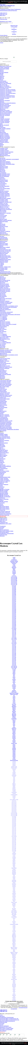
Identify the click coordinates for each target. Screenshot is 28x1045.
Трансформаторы (4, 418)
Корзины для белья (4, 104)
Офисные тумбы (4, 482)
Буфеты (2, 500)
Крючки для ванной (4, 106)
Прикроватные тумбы (5, 477)
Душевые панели (4, 200)
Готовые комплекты (4, 186)
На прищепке (3, 331)
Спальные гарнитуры (5, 511)
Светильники (3, 81)
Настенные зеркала (4, 506)
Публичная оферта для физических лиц (9, 1018)
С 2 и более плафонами (5, 342)
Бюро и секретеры (4, 499)
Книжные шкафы (4, 493)
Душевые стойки (4, 199)
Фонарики (2, 378)
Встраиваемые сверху (5, 173)
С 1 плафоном (3, 316)
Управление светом (4, 285)
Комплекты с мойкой (5, 247)
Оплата (12, 9)
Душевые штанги (4, 204)
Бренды (5, 35)
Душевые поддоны (4, 150)
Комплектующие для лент (6, 367)
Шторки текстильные (5, 137)
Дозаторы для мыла (4, 98)
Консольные (3, 467)
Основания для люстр (5, 291)
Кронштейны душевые (5, 198)
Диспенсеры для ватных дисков (7, 96)
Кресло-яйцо (3, 456)
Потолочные (3, 277)
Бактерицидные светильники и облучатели (10, 314)
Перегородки (3, 232)
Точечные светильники (5, 385)
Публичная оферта (4, 532)
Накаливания (3, 402)
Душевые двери (3, 149)
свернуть (26, 2)
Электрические (3, 237)
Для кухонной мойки (5, 188)
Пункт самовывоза (4, 529)
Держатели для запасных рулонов (8, 90)
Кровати (2, 441)
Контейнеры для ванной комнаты (8, 103)
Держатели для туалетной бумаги (7, 93)
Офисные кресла (4, 450)
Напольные (2, 178)
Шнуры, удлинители (5, 416)
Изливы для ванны (4, 191)
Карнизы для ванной (5, 100)
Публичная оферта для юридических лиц (9, 1019)
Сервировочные (3, 468)
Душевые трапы (3, 268)
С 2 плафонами (3, 318)
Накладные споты (4, 337)
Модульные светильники (6, 384)
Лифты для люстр (4, 287)
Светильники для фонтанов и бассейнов (9, 429)
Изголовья (2, 445)
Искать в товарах (4, 58)
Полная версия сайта (5, 1033)
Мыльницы (2, 109)
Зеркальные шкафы (4, 68)
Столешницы (3, 172)
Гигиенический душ (4, 205)
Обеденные (2, 458)
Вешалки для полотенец (5, 87)
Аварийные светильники (6, 423)
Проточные (2, 242)
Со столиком (3, 343)
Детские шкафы (3, 491)
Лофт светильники (4, 308)
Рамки (1, 409)
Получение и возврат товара (6, 531)
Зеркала (2, 70)
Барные (1, 460)
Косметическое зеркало (5, 105)
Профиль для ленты (4, 360)
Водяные (2, 236)
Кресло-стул (3, 453)
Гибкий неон (3, 362)
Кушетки (2, 439)
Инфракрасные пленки (5, 259)
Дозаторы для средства (5, 250)
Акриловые (2, 127)
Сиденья (2, 116)
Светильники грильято (5, 381)
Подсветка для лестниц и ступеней (8, 324)
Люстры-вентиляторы (5, 288)
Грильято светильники (5, 425)
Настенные (2, 299)
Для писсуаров (3, 215)
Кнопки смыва (3, 219)
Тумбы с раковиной (4, 67)
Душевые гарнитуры (5, 194)
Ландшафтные (3, 370)
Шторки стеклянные (5, 136)
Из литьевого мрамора (5, 128)
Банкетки (2, 76)
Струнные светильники (5, 303)
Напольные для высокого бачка (7, 164)
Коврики (2, 101)
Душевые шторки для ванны (6, 151)
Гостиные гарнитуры (5, 512)
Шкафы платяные (4, 490)
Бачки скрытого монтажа (6, 220)
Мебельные (2, 310)
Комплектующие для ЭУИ (6, 420)
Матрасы (2, 444)
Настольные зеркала (4, 508)
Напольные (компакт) (5, 161)
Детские (2, 330)
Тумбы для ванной (4, 479)
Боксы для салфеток (4, 85)
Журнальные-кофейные (5, 466)
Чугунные (2, 131)
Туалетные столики (4, 471)
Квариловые (3, 132)
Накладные (2, 171)
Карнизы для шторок (5, 138)
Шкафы (2, 73)
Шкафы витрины (4, 494)
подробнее (15, 2)
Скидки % (2, 1032)
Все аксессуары (3, 84)
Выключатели (3, 411)
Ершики (2, 99)
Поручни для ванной (5, 115)
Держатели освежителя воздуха (7, 95)
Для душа (2, 187)
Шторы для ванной (4, 125)
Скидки (2, 35)
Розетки (2, 408)
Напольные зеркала (4, 507)
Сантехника (3, 36)
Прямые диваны (4, 434)
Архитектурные (3, 373)
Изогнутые (2, 347)
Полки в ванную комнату (6, 112)
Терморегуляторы (4, 260)
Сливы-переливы (4, 139)
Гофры (1, 265)
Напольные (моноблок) (5, 162)
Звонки (1, 413)
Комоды (2, 77)
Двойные (2, 177)
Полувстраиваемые (4, 176)
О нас (1, 1014)
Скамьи (2, 488)
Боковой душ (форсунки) (6, 202)
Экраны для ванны (4, 134)
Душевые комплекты (5, 195)
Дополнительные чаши (5, 249)
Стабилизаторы (3, 417)
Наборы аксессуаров (5, 110)
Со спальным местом (5, 436)
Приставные (3, 160)
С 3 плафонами (3, 319)
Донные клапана (4, 180)
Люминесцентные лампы (6, 428)
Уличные (2, 369)
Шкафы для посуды (4, 495)
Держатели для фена (4, 94)
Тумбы (1, 74)
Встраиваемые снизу (5, 175)
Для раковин (3, 216)
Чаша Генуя (2, 165)
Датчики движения (4, 414)
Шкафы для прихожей (5, 496)
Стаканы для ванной (5, 118)
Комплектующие (4, 82)
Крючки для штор (4, 107)
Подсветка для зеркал (5, 321)
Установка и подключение (6, 1029)
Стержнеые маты (4, 258)
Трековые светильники (5, 351)
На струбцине (3, 329)
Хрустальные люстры (5, 280)
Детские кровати (4, 442)
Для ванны (2, 184)
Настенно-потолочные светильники (8, 307)
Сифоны (2, 264)
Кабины (2, 144)
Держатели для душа (5, 208)
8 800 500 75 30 (10, 5)
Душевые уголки (4, 148)
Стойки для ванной (4, 120)
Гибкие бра (2, 320)
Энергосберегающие (5, 398)
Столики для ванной (5, 121)
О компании (3, 9)
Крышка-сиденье (4, 166)
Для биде (2, 189)
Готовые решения (4, 72)
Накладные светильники (5, 298)
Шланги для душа (4, 206)
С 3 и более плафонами (5, 336)
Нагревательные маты (5, 255)
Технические (3, 403)
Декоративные (3, 326)
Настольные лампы (4, 386)
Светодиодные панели (5, 313)
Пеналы (2, 71)
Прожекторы (3, 371)
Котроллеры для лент (5, 365)
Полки (1, 79)
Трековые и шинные (4, 301)
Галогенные (3, 400)
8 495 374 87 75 (3, 5)
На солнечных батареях (5, 374)
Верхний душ (3, 197)
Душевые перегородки (5, 153)
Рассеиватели (3, 364)
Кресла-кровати (3, 451)
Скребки (2, 117)
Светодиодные (3, 389)
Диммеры (2, 412)
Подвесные (2, 158)
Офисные (2, 327)
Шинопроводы (3, 304)
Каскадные (2, 282)
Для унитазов (3, 211)
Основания (2, 446)
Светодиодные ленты (5, 358)
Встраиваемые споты (5, 338)
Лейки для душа (3, 203)
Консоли (2, 78)
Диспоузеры (3, 248)
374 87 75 (3, 13)
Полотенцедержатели (5, 114)
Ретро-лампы (3, 390)
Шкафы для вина (4, 501)
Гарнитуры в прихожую (5, 513)
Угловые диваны (4, 435)
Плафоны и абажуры (5, 286)
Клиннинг (2, 37)
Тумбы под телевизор (5, 480)
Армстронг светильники (5, 424)
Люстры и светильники (11, 36)
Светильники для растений (6, 312)
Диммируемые (3, 401)
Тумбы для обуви (4, 478)
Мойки (1, 246)
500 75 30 (3, 14)
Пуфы (1, 485)
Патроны (2, 406)
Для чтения (2, 346)
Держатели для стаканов (5, 92)
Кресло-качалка (3, 455)
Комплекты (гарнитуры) (5, 66)
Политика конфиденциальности (7, 1021)
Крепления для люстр (5, 290)
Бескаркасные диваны (5, 438)
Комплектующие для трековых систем (9, 305)
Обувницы (2, 497)
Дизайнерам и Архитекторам (7, 533)
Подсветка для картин (5, 323)
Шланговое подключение (6, 209)
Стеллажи (2, 502)
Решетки (2, 270)
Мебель (7, 37)
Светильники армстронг (5, 380)
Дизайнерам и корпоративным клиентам (10, 10)
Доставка (8, 9)
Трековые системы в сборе (6, 302)
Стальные (2, 129)
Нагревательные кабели (5, 257)
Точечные (2, 297)
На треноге (2, 345)
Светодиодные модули (5, 363)
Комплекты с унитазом (5, 213)
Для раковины (3, 183)
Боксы (1, 145)
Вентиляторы (3, 430)
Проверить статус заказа (5, 1027)
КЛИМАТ (9, 274)
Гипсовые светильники (5, 309)
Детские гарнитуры (4, 515)
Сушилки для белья (4, 122)
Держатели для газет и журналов (7, 89)
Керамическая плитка (22, 36)
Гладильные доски (4, 88)
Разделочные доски (4, 252)
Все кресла (2, 449)
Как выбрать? (3, 1030)
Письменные (3, 472)
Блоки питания (3, 359)
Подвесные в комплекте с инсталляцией (9, 159)
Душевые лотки (3, 269)
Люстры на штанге (4, 283)
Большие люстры (4, 281)
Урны (1, 123)
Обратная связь (3, 534)
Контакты (14, 10)
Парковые (2, 375)
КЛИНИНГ (14, 274)
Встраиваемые (3, 296)
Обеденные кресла (4, 452)
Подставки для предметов (6, 111)
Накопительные (3, 241)
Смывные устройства (5, 231)
